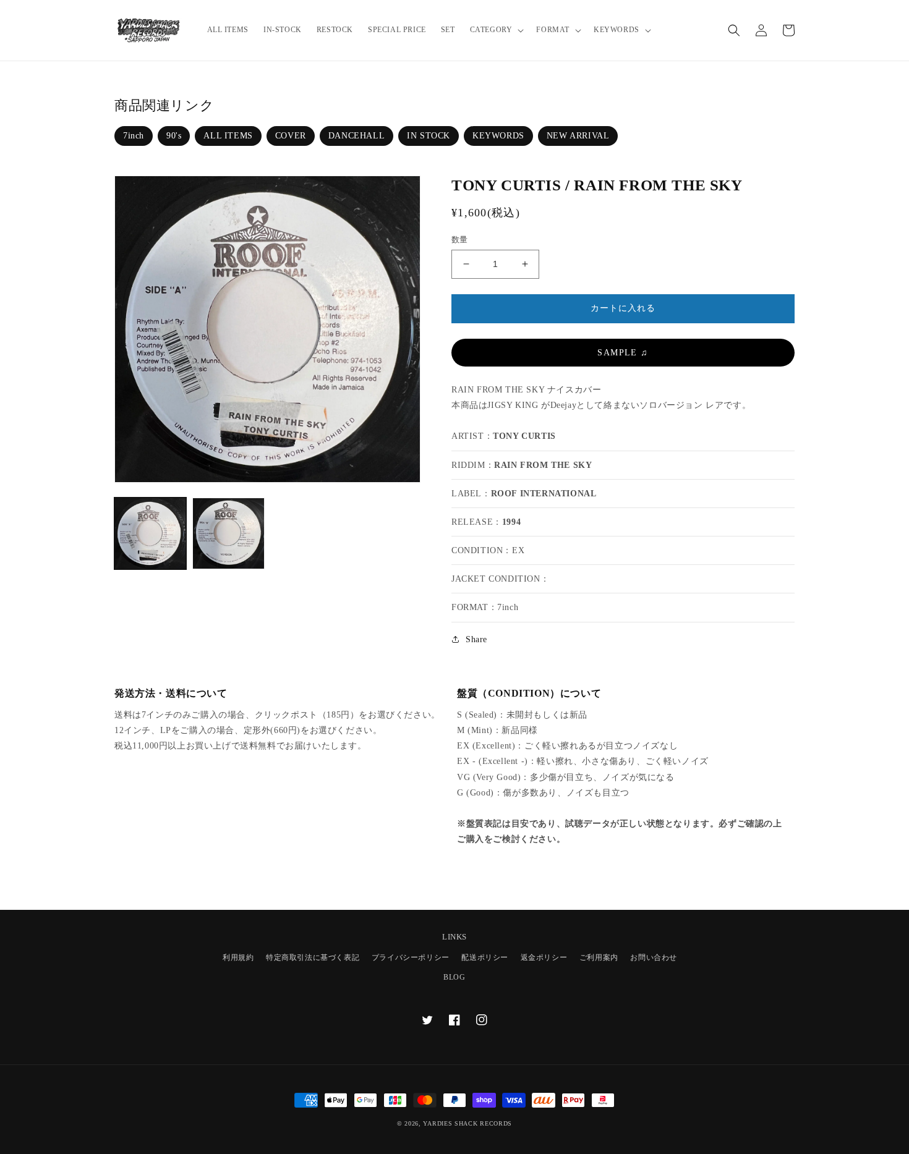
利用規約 (238, 957)
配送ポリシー (484, 957)
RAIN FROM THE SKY (543, 465)
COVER (290, 135)
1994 (511, 522)
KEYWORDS (498, 135)
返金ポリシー (544, 957)
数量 (459, 239)
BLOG (454, 977)
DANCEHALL (356, 135)
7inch (133, 135)
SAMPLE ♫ (622, 352)
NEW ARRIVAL (578, 135)
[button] (496, 30)
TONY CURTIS (524, 436)
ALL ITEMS (227, 135)
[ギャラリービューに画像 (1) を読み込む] (150, 533)
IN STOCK (428, 135)
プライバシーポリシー (411, 957)
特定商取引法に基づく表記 (312, 957)
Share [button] (476, 639)
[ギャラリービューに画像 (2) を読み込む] (228, 533)
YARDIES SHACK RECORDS (467, 1123)
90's (173, 135)
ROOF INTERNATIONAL (544, 493)
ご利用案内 (598, 957)
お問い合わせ (653, 957)
